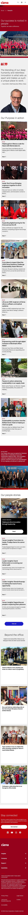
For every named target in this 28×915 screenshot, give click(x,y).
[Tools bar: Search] (18, 2)
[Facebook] (20, 832)
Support (3, 863)
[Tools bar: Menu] (25, 2)
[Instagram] (16, 832)
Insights (3, 853)
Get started (14, 827)
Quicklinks (4, 868)
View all (14, 624)
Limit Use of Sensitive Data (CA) (6, 900)
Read (14, 531)
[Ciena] (5, 844)
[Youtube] (12, 832)
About (2, 10)
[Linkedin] (7, 832)
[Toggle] (26, 853)
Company (4, 858)
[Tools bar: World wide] (21, 2)
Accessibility (4, 905)
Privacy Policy (4, 895)
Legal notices (20, 895)
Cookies (19, 899)
